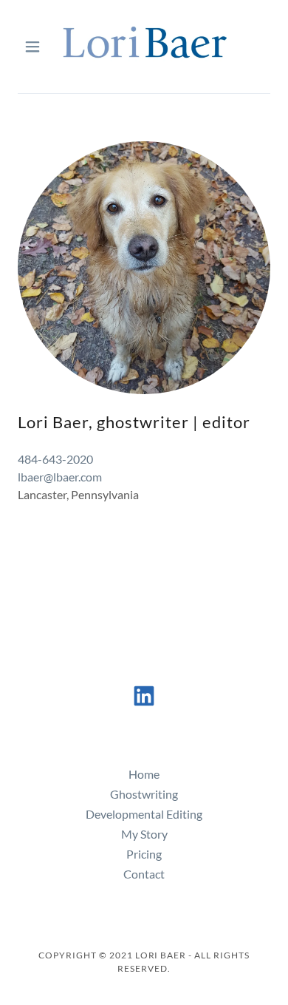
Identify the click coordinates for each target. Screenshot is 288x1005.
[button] (36, 46)
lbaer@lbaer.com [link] (60, 477)
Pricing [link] (144, 854)
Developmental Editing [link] (144, 814)
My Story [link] (144, 834)
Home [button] (144, 774)
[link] (144, 46)
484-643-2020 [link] (55, 459)
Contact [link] (144, 874)
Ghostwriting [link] (144, 794)
